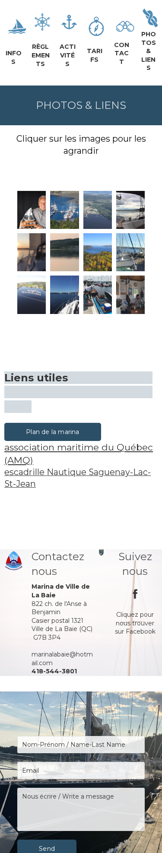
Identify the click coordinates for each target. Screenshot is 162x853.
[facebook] (135, 593)
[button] (52, 432)
